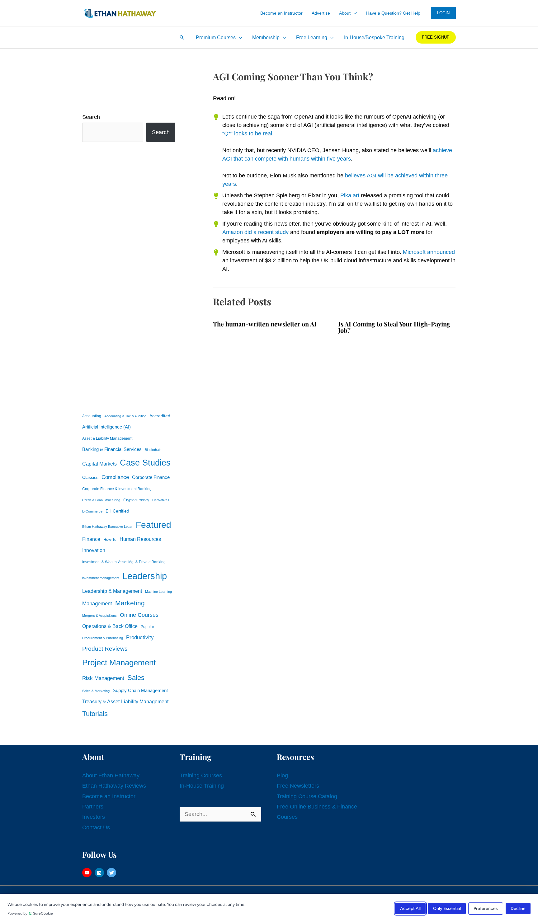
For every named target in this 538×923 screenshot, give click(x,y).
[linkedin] (100, 872)
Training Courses (201, 775)
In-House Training (202, 786)
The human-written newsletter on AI (265, 324)
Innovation (93, 550)
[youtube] (87, 872)
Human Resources (140, 539)
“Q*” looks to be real (247, 133)
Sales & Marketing (96, 691)
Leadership (144, 576)
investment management (100, 578)
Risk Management (103, 678)
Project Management (119, 662)
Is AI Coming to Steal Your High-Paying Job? (394, 327)
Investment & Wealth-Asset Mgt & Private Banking (124, 562)
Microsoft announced (429, 252)
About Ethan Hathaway (110, 775)
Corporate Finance (151, 477)
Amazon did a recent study (255, 232)
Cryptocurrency (136, 500)
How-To (109, 539)
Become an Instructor (108, 796)
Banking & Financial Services (112, 449)
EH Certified (117, 511)
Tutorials (95, 714)
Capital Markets (99, 463)
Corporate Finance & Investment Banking (117, 489)
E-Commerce (92, 511)
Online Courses (139, 615)
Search (91, 117)
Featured (153, 525)
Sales (135, 678)
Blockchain (153, 450)
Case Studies (145, 462)
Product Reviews (105, 648)
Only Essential (447, 908)
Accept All (410, 908)
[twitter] (112, 872)
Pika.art (349, 195)
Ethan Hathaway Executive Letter (107, 526)
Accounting (91, 416)
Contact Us (96, 827)
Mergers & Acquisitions (99, 615)
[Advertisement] (128, 275)
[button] (354, 13)
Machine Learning (158, 591)
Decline (518, 908)
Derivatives (160, 500)
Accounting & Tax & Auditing (125, 416)
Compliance (115, 477)
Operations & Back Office (110, 626)
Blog (282, 775)
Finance (91, 539)
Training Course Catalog (307, 796)
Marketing (130, 603)
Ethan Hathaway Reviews (114, 786)
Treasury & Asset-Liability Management (125, 701)
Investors (93, 817)
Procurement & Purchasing (102, 638)
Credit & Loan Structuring (101, 500)
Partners (92, 807)
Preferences (486, 908)
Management (97, 604)
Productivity (140, 637)
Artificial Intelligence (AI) (106, 426)
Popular (147, 627)
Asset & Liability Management (107, 438)
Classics (90, 477)
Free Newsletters (298, 786)
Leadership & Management (112, 591)
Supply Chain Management (140, 690)
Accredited (159, 416)
